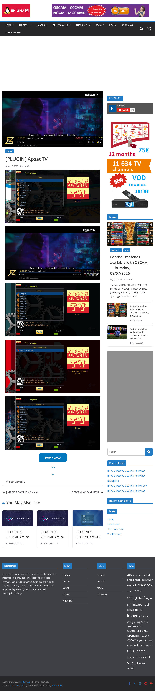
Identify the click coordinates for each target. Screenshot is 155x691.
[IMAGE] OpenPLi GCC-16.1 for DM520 (126, 475)
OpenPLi (133, 631)
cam (140, 575)
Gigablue (132, 610)
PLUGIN (9, 151)
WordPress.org (114, 534)
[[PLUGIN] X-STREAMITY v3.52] (52, 512)
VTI (142, 657)
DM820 (142, 580)
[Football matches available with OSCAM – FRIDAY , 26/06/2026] (117, 335)
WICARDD (67, 600)
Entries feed (113, 523)
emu (138, 591)
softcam (139, 645)
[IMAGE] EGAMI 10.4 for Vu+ (22, 492)
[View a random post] (149, 28)
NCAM (66, 588)
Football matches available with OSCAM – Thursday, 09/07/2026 (129, 265)
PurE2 (144, 641)
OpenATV (142, 622)
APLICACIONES (60, 25)
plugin (139, 641)
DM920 (130, 585)
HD (141, 610)
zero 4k (142, 663)
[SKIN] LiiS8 (113, 480)
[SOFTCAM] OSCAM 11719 (84, 492)
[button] (12, 25)
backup (134, 575)
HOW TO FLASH (13, 32)
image (132, 616)
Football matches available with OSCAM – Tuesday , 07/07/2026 (139, 311)
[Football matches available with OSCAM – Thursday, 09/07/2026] (130, 234)
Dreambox (143, 585)
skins (130, 645)
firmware (135, 604)
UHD (130, 651)
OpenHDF (138, 626)
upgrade (131, 657)
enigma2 (136, 597)
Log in (110, 518)
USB (139, 657)
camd (146, 575)
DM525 (136, 580)
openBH (130, 626)
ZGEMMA (131, 668)
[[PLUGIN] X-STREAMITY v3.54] (17, 512)
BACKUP (100, 25)
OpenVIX (145, 636)
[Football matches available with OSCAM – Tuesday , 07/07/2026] (117, 313)
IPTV (111, 25)
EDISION (130, 591)
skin (150, 640)
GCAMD (66, 594)
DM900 (149, 579)
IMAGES (41, 25)
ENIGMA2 (24, 25)
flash (146, 604)
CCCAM (66, 575)
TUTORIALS (81, 25)
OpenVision (134, 635)
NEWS (8, 25)
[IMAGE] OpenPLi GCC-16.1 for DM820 (126, 470)
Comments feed (115, 529)
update (140, 651)
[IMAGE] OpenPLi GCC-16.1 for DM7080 (127, 485)
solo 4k (149, 646)
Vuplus (132, 663)
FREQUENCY (116, 250)
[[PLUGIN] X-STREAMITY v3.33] (88, 512)
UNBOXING (127, 25)
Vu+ (147, 656)
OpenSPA (143, 631)
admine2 (25, 166)
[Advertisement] (77, 68)
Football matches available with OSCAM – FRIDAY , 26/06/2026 (139, 333)
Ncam (145, 616)
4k (129, 575)
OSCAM (66, 581)
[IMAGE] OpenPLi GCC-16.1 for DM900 (126, 490)
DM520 (130, 580)
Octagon (131, 622)
